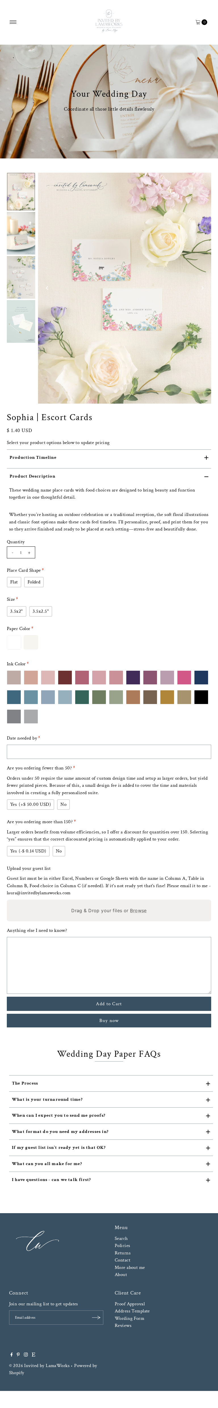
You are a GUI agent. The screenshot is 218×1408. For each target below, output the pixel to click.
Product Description (32, 476)
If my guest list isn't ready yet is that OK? (59, 1148)
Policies (122, 1245)
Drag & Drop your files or (109, 910)
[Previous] (47, 288)
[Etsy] (33, 1355)
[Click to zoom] (202, 182)
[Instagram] (26, 1355)
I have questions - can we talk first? (51, 1180)
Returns (123, 1253)
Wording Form (129, 1318)
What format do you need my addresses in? (60, 1132)
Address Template (132, 1311)
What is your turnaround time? (47, 1100)
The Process (25, 1083)
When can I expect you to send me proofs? (58, 1115)
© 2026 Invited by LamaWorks (39, 1365)
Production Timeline (33, 458)
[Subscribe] (96, 1317)
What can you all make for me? (47, 1164)
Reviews (123, 1325)
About (121, 1274)
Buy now (109, 1020)
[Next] (202, 288)
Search (121, 1238)
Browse (138, 910)
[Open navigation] (13, 22)
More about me (130, 1267)
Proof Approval (130, 1304)
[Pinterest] (18, 1355)
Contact (122, 1260)
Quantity (16, 542)
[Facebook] (12, 1355)
